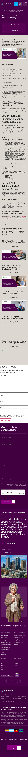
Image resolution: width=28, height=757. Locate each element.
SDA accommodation (17, 146)
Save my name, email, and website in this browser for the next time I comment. (12, 416)
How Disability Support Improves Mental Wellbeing (12, 317)
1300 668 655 (6, 675)
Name (2, 395)
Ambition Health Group (6, 217)
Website (2, 407)
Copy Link (15, 30)
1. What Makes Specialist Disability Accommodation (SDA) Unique (12, 70)
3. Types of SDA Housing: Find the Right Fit (14, 79)
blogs (2, 665)
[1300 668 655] (1, 675)
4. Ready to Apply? (7, 83)
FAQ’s (2, 667)
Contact (2, 669)
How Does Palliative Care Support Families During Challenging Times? (11, 267)
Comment (3, 375)
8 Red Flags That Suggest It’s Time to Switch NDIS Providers (14, 242)
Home (3, 10)
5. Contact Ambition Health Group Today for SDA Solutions (12, 86)
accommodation (4, 662)
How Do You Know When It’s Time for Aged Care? (12, 293)
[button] (25, 4)
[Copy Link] (4, 31)
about (2, 663)
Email (2, 401)
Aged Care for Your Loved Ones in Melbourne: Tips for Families (14, 342)
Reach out (23, 216)
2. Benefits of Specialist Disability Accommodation (12, 74)
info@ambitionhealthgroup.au (11, 626)
